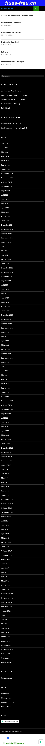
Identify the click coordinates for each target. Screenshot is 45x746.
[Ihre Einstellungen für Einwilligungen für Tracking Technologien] (41, 742)
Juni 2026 (5, 148)
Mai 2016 (4, 624)
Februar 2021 (6, 388)
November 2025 (7, 178)
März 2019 (5, 487)
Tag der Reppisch (16, 124)
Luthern (4, 52)
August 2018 (6, 517)
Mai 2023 (4, 294)
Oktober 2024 (6, 234)
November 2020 (7, 401)
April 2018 (5, 534)
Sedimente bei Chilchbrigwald (13, 62)
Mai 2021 (4, 375)
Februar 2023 (6, 306)
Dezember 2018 (7, 499)
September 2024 (7, 238)
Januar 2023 (5, 311)
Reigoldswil (5, 108)
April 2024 (5, 255)
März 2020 (5, 435)
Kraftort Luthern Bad (10, 42)
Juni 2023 (5, 289)
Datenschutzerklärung (11, 721)
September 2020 (7, 409)
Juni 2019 (5, 474)
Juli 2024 (4, 246)
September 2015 (7, 658)
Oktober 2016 (6, 602)
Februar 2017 (6, 585)
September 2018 (7, 512)
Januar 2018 (5, 547)
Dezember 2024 (7, 225)
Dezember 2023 (7, 268)
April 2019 (5, 482)
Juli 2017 (4, 564)
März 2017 (5, 581)
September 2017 (7, 555)
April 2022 (5, 341)
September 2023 (7, 276)
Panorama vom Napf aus (11, 32)
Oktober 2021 (6, 354)
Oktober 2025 (6, 182)
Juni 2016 (5, 619)
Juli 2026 (4, 143)
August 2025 (6, 191)
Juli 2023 (4, 285)
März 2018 (5, 538)
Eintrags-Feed (6, 698)
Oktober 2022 (6, 324)
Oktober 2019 (6, 456)
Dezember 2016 (7, 594)
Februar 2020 (6, 439)
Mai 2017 (4, 572)
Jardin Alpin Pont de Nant (11, 91)
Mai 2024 (4, 251)
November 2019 (7, 452)
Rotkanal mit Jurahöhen (11, 22)
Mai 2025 (4, 203)
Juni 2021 (5, 371)
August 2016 (6, 611)
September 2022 (7, 328)
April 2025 (5, 208)
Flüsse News (7, 8)
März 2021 (5, 384)
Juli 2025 (4, 195)
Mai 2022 (4, 336)
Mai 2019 (4, 478)
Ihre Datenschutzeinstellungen (25, 738)
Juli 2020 (4, 418)
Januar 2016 (5, 641)
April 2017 (5, 577)
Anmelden (5, 694)
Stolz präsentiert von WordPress (11, 731)
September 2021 (7, 358)
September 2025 (7, 186)
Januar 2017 (5, 589)
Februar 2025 (6, 216)
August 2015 (6, 662)
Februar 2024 (6, 259)
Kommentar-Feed (7, 702)
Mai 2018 (4, 529)
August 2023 (6, 281)
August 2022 (6, 332)
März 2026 (5, 161)
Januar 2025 (5, 221)
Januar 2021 (5, 392)
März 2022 (5, 345)
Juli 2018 (4, 521)
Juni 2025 (5, 199)
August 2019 (6, 465)
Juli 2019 (4, 469)
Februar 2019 (6, 491)
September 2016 (7, 607)
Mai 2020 (4, 426)
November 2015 (7, 649)
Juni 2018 (5, 525)
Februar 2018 (6, 542)
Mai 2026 (4, 152)
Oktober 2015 (6, 654)
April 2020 (5, 431)
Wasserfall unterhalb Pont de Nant (14, 95)
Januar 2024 (5, 264)
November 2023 (7, 272)
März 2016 (5, 632)
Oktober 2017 (6, 551)
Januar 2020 (5, 444)
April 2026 (5, 156)
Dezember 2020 (7, 396)
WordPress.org (6, 706)
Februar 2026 (6, 165)
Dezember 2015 (7, 645)
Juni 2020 (5, 422)
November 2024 (7, 229)
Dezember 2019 (7, 448)
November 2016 (7, 598)
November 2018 (7, 504)
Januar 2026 (5, 169)
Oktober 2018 (6, 508)
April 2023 (5, 298)
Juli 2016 (4, 615)
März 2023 (5, 302)
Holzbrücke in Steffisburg (10, 104)
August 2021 (6, 362)
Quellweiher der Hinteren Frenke (13, 99)
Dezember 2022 (7, 315)
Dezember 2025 (7, 173)
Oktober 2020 (6, 405)
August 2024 (6, 242)
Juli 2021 (4, 366)
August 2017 (6, 559)
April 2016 (5, 628)
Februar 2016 (6, 637)
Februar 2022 (6, 349)
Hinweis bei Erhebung (13, 743)
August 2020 (6, 414)
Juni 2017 (5, 568)
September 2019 (7, 461)
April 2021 (5, 379)
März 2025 (5, 212)
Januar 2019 (5, 495)
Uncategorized (6, 678)
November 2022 (7, 319)
